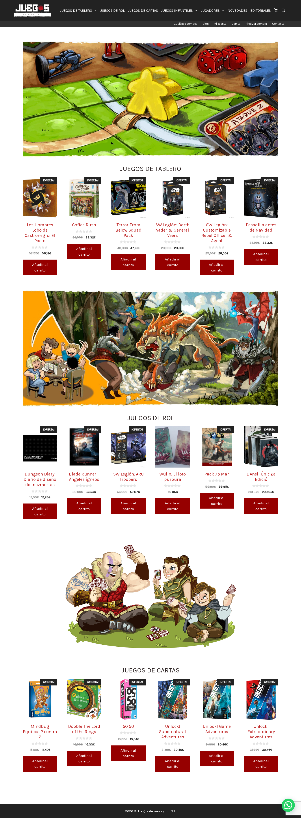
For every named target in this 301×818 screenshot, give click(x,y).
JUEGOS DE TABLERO (76, 10)
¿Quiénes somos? (185, 23)
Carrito (236, 23)
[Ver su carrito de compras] (275, 10)
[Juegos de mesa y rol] (33, 10)
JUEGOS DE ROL (112, 10)
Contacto (278, 23)
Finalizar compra (256, 23)
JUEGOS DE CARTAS (143, 10)
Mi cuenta (220, 23)
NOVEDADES (237, 10)
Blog (206, 23)
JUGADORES (210, 10)
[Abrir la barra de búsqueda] (283, 10)
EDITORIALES (260, 10)
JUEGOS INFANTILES (177, 10)
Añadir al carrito (40, 267)
